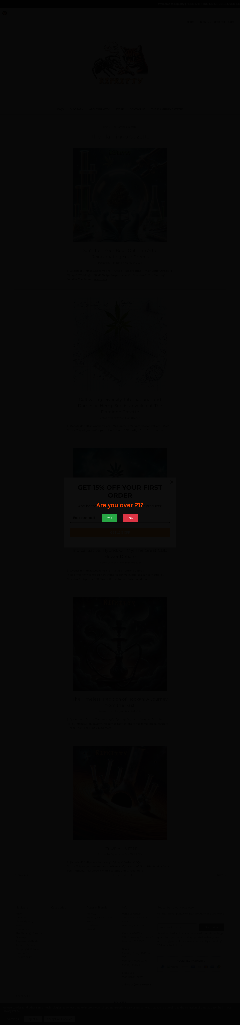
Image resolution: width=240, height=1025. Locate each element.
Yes (109, 518)
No (131, 518)
